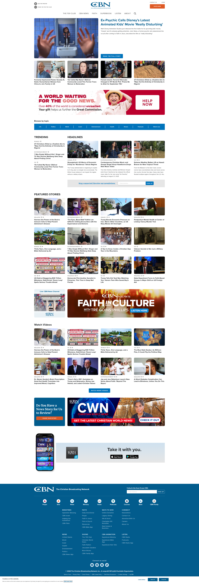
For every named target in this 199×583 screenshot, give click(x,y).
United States (67, 537)
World (67, 127)
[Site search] (135, 14)
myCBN (131, 574)
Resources (86, 524)
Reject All (153, 579)
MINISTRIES (66, 510)
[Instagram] (102, 565)
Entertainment (96, 127)
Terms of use (67, 574)
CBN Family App (88, 553)
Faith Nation (86, 545)
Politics (53, 127)
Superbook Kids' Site (109, 545)
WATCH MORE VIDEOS (99, 391)
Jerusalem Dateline (89, 548)
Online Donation (108, 513)
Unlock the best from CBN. (137, 488)
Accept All (163, 579)
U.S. (40, 127)
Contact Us (153, 2)
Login (163, 2)
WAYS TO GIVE (108, 510)
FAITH (94, 13)
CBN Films (66, 523)
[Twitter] (107, 565)
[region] (99, 579)
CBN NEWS (84, 13)
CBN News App (67, 554)
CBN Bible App (87, 527)
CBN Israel (66, 516)
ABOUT (127, 13)
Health (112, 127)
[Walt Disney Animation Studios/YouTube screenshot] (66, 38)
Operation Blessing (69, 513)
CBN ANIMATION (108, 534)
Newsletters (126, 513)
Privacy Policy (76, 574)
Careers (124, 521)
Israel (80, 127)
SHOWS (85, 534)
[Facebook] (97, 565)
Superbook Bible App (108, 541)
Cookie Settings (141, 579)
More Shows (86, 551)
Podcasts (140, 127)
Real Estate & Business (107, 527)
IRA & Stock (106, 518)
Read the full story (112, 56)
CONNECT (126, 510)
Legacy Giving (107, 516)
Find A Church (87, 521)
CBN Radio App (127, 543)
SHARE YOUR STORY (50, 418)
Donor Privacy (86, 574)
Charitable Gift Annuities (107, 522)
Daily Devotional (88, 513)
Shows (126, 127)
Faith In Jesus (87, 518)
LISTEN (118, 13)
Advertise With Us (128, 518)
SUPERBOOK (106, 13)
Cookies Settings (122, 574)
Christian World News (87, 541)
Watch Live (156, 127)
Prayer (84, 516)
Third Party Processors (110, 574)
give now (157, 6)
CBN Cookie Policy (97, 574)
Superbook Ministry (109, 537)
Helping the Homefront (66, 519)
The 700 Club (69, 13)
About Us (125, 524)
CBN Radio (126, 537)
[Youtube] (92, 565)
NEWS (64, 534)
